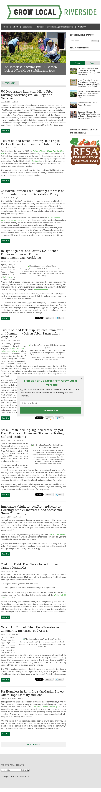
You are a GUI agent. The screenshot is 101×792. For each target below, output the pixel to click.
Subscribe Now (50, 410)
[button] (50, 383)
